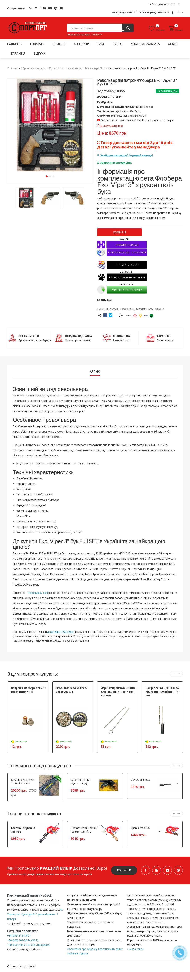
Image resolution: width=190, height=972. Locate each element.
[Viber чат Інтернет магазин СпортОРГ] (30, 8)
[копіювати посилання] (99, 315)
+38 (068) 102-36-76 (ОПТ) (22, 940)
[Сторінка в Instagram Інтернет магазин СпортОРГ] (44, 8)
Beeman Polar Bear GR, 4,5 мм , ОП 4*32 (84, 829)
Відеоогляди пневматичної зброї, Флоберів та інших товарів (136, 120)
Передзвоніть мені (163, 4)
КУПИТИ (119, 232)
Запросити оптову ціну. (116, 162)
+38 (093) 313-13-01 (124, 12)
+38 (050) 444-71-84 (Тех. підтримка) (28, 945)
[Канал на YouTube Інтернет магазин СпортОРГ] (50, 8)
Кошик (179, 30)
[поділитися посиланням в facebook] (105, 315)
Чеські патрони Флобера (69, 696)
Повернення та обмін (133, 308)
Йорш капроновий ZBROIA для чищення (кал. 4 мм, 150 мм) (118, 691)
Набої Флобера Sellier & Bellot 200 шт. (71, 689)
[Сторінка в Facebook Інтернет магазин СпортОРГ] (40, 8)
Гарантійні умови (107, 308)
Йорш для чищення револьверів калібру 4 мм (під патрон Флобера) (118, 703)
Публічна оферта (77, 953)
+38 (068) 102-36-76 (157, 12)
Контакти (81, 43)
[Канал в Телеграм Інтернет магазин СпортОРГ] (35, 8)
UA (178, 12)
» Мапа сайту (135, 949)
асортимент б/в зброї (60, 631)
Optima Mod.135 (140, 828)
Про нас (59, 43)
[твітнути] (110, 315)
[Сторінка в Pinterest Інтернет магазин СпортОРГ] (55, 8)
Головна (14, 43)
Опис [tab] (95, 371)
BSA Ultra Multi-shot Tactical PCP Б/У (22, 781)
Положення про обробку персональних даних (94, 949)
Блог (102, 43)
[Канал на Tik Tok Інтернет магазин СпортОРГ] (61, 8)
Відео (118, 43)
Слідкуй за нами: (16, 8)
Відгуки (39, 53)
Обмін (172, 43)
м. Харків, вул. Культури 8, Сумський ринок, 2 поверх (35, 914)
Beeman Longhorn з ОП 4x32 (23, 829)
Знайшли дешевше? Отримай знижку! (126, 155)
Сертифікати (156, 308)
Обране (160, 30)
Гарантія (18, 53)
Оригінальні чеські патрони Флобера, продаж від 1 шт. (25, 698)
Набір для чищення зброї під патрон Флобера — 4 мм (162, 691)
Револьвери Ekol (38, 592)
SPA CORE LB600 (140, 779)
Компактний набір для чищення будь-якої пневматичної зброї (162, 701)
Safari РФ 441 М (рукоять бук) (80, 781)
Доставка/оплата (145, 43)
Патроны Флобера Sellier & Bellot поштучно (29, 689)
